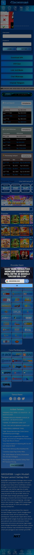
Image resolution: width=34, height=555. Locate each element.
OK (17, 285)
